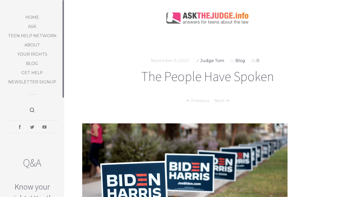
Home (32, 17)
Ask (32, 26)
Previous (199, 101)
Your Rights (32, 54)
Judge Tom (212, 60)
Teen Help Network (32, 35)
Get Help (32, 72)
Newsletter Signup (32, 82)
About (32, 45)
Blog (32, 63)
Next (219, 101)
